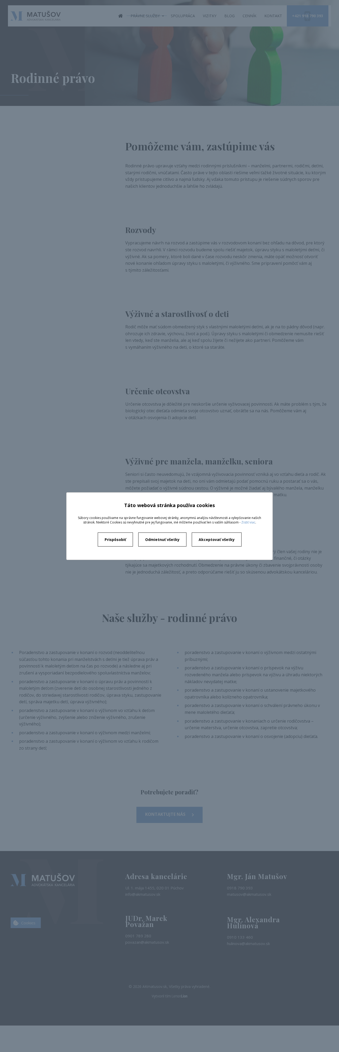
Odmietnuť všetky (162, 539)
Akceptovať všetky (217, 539)
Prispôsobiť (115, 539)
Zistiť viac (248, 522)
